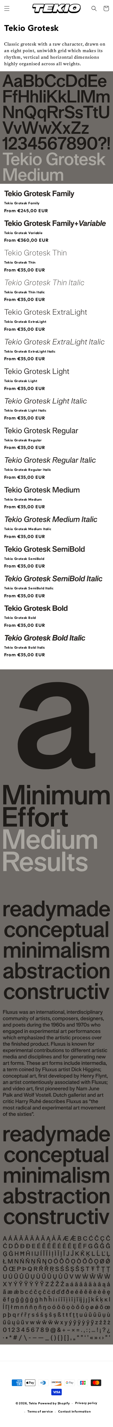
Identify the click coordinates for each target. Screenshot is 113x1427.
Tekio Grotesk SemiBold (24, 559)
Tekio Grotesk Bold (20, 618)
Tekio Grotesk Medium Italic (27, 529)
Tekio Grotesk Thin (20, 262)
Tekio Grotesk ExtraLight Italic (30, 351)
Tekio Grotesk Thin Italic (24, 292)
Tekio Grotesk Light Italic (25, 410)
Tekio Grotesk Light (20, 381)
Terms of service (40, 1411)
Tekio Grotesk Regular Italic (27, 470)
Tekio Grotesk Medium (23, 499)
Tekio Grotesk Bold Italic (24, 647)
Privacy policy (86, 1403)
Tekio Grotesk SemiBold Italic (28, 588)
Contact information (74, 1411)
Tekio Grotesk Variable (23, 233)
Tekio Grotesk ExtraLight (25, 322)
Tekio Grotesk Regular (23, 440)
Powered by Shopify (54, 1403)
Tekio (33, 1403)
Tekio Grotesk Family (22, 203)
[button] (7, 8)
